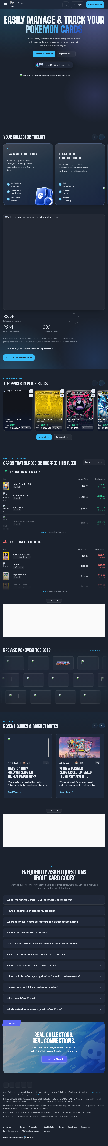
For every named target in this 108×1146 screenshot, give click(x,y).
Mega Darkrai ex (13, 419)
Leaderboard (19, 1127)
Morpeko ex (73, 419)
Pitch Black (9, 422)
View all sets (95, 650)
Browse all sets (62, 437)
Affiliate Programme (30, 1131)
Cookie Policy (49, 1127)
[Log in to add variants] (31, 391)
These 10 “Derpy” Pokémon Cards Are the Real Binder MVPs (22, 772)
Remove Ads (55, 601)
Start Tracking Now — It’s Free (19, 357)
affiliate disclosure (41, 1095)
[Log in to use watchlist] (31, 395)
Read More (13, 792)
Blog (45, 763)
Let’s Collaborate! (10, 1131)
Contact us (85, 1127)
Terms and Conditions (68, 1127)
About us (7, 1127)
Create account (95, 4)
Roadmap (46, 1131)
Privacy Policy (34, 1127)
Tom (81, 763)
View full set (44, 437)
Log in (43, 532)
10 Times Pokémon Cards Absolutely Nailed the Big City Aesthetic (75, 772)
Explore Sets (64, 54)
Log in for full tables (93, 462)
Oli (28, 763)
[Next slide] (102, 137)
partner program (96, 1092)
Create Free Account (44, 54)
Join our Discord (55, 1059)
